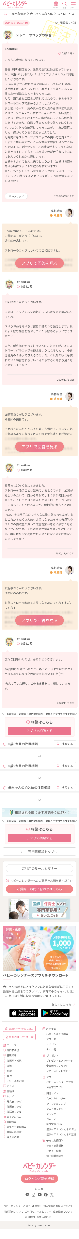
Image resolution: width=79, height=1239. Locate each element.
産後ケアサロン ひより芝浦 (59, 1134)
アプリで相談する (39, 730)
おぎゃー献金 (53, 1150)
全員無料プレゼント (57, 1065)
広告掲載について (63, 1211)
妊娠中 (10, 1065)
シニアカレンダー (56, 1108)
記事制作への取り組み (21, 1028)
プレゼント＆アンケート (59, 1060)
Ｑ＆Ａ (10, 1086)
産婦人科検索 (14, 1132)
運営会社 (37, 1206)
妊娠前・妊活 (14, 1060)
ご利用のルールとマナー (39, 868)
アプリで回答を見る (39, 263)
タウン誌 (51, 1049)
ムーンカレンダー (56, 1098)
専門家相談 (19, 14)
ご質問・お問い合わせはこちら (39, 888)
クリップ (17, 196)
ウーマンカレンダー (57, 1103)
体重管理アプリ (54, 1087)
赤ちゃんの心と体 (41, 14)
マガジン (51, 1044)
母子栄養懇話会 (54, 1155)
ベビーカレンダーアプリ (59, 1082)
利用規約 (30, 1217)
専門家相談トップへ (43, 851)
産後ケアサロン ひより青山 (59, 1129)
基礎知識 (11, 1055)
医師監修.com (54, 1124)
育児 (9, 1075)
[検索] (64, 5)
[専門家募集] (39, 909)
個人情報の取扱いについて (58, 1206)
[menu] (73, 5)
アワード (51, 1039)
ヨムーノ (51, 1119)
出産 (9, 1070)
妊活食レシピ (14, 1111)
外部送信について (13, 1211)
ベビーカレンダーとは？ (17, 1206)
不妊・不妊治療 (15, 1081)
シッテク (51, 1113)
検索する (67, 744)
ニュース (11, 1045)
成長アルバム (14, 1116)
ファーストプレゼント (58, 1070)
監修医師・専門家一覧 (21, 1036)
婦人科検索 (13, 1137)
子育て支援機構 (54, 1145)
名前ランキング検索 (57, 1034)
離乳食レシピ (14, 1101)
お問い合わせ (43, 1217)
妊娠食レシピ (14, 1106)
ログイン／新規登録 (39, 1178)
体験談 (10, 1091)
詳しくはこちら (62, 1004)
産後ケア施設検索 (16, 1127)
